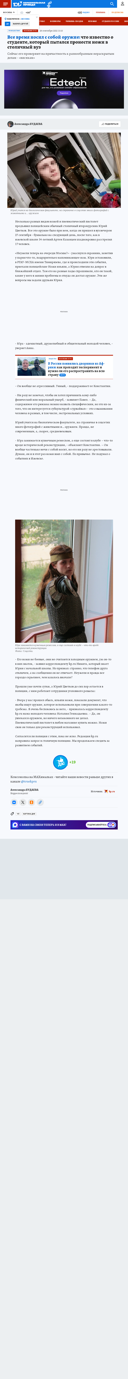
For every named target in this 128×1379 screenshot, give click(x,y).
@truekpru (29, 781)
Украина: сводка (74, 21)
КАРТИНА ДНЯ (29, 814)
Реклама (100, 12)
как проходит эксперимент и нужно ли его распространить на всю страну (76, 369)
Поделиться (111, 124)
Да (7, 24)
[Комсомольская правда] (29, 4)
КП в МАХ (92, 21)
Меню (5, 4)
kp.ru (112, 791)
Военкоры (55, 21)
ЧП (18, 814)
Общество (52, 359)
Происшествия (14, 30)
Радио (86, 12)
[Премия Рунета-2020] (48, 4)
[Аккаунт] (122, 4)
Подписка (117, 12)
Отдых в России (110, 21)
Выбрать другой (20, 24)
